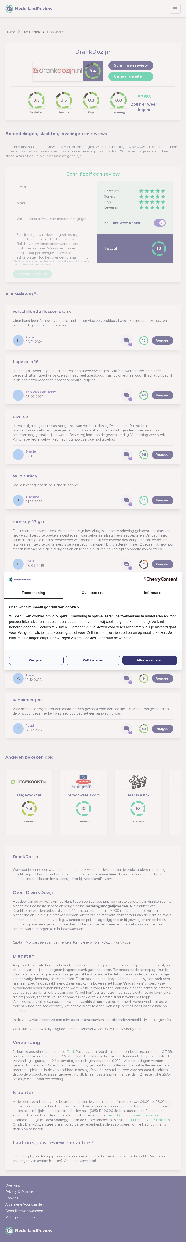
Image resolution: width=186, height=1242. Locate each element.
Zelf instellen (93, 660)
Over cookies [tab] (93, 593)
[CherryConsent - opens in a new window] (160, 579)
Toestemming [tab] (33, 593)
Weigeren (36, 660)
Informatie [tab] (152, 593)
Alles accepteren (150, 660)
